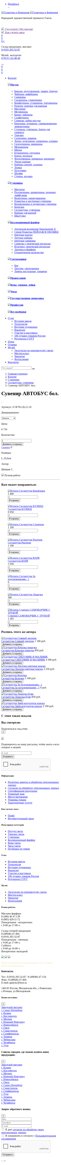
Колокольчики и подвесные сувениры (35, 204)
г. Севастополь (9, 1030)
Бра (16, 265)
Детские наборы (23, 237)
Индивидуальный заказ (21, 818)
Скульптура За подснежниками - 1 (20, 687)
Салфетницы (21, 117)
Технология (20, 324)
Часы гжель (14, 845)
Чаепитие (19, 356)
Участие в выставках (26, 332)
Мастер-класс (21, 353)
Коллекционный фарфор (25, 222)
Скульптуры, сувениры (27, 210)
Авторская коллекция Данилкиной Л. (35, 229)
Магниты (19, 189)
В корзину (14, 500)
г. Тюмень (6, 1036)
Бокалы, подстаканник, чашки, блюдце (36, 91)
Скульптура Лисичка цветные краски (22, 669)
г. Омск (5, 1027)
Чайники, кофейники (26, 94)
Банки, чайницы (23, 114)
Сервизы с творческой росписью (32, 243)
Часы (13, 291)
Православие (18, 278)
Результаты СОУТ (24, 338)
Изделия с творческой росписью (32, 246)
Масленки (20, 108)
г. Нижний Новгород (13, 1022)
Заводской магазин (11, 1007)
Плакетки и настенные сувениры (32, 201)
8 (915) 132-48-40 (10, 58)
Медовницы (21, 111)
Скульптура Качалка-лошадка (17, 650)
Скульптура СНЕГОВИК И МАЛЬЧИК (23, 659)
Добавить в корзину (12, 444)
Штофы (18, 173)
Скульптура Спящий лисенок (17, 641)
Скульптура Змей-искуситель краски (21, 706)
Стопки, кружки (23, 176)
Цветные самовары (25, 240)
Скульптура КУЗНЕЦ (20, 509)
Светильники (18, 259)
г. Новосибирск (9, 1024)
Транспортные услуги (20, 802)
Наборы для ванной (25, 212)
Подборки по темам (19, 848)
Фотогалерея (21, 359)
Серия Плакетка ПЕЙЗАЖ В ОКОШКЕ (36, 232)
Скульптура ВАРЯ (18, 561)
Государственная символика (27, 298)
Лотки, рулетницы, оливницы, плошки (36, 141)
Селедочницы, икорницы (28, 144)
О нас (11, 318)
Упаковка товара (17, 799)
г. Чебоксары (8, 1039)
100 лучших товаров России (30, 335)
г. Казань (6, 1013)
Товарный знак (16, 793)
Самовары (20, 97)
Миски (18, 150)
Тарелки (19, 135)
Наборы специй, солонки (28, 164)
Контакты (13, 362)
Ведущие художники (25, 327)
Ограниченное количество (29, 252)
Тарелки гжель (16, 834)
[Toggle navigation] (2, 64)
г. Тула (4, 1045)
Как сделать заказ (14, 32)
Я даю (22, 1131)
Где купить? (18, 29)
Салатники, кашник (25, 138)
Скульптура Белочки (12, 678)
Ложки (18, 167)
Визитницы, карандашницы (30, 198)
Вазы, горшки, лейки (22, 285)
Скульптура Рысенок (19, 542)
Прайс (11, 815)
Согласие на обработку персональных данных (33, 788)
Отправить (8, 756)
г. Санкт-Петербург (12, 1010)
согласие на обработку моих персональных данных (22, 1131)
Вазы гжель (14, 843)
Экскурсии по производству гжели (33, 350)
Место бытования (17, 796)
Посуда (14, 84)
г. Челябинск (8, 1042)
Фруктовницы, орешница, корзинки (34, 158)
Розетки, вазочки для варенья (30, 106)
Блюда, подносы (23, 155)
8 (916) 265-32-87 (10, 49)
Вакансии (19, 330)
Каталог (12, 78)
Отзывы (12, 344)
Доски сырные (22, 161)
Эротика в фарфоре (25, 249)
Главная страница (17, 373)
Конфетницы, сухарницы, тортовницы (35, 103)
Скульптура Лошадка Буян (16, 696)
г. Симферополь (10, 1033)
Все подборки (18, 311)
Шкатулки (20, 215)
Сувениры (16, 183)
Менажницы (21, 147)
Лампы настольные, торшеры (30, 271)
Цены (11, 341)
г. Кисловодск (9, 1016)
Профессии (16, 305)
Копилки (19, 207)
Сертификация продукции (22, 791)
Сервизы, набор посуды (27, 120)
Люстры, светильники (26, 268)
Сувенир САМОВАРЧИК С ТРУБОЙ (29, 615)
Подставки (20, 170)
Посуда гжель (15, 831)
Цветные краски (23, 234)
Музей (11, 347)
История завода (23, 321)
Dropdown (13, 4)
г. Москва (6, 1019)
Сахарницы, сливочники (28, 100)
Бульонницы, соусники (27, 152)
